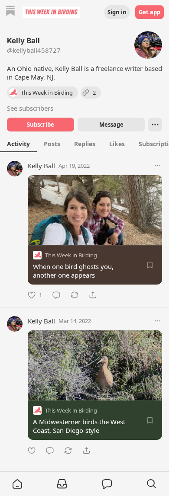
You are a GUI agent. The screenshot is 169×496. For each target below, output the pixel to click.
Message (111, 124)
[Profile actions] (155, 124)
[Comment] (56, 295)
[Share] (92, 295)
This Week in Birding (71, 255)
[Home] (10, 12)
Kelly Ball (41, 165)
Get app (149, 12)
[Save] (150, 265)
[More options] (158, 166)
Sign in (117, 12)
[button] (17, 484)
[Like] (31, 451)
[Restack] (74, 295)
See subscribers (30, 108)
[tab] (18, 143)
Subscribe (40, 124)
